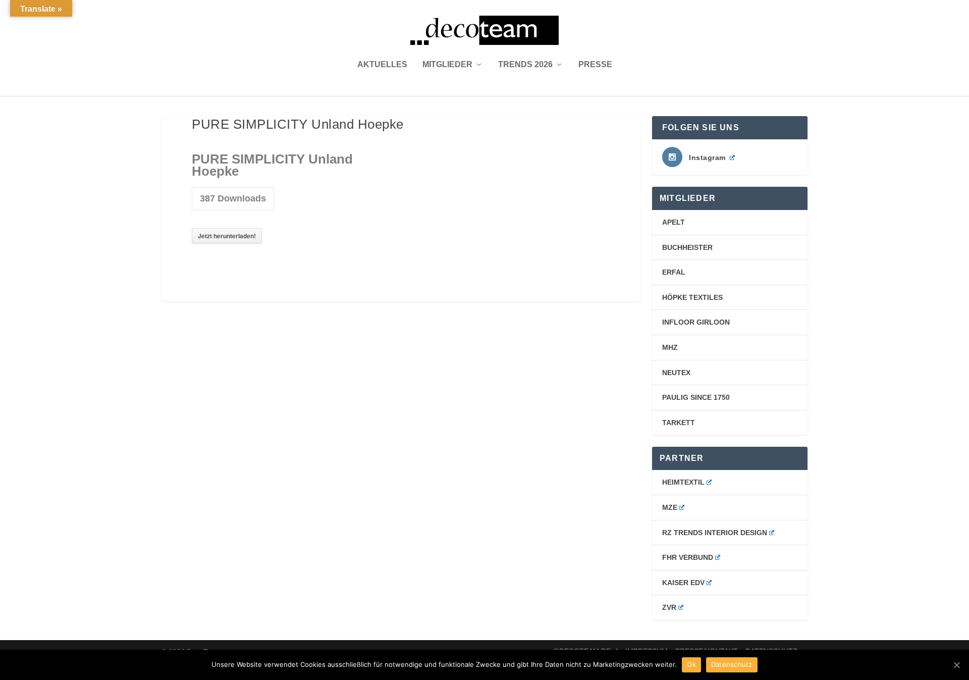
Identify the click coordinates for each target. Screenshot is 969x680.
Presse (595, 65)
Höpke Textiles (692, 297)
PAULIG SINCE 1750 (696, 397)
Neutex (676, 373)
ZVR (669, 607)
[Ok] (956, 665)
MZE (669, 507)
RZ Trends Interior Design (714, 533)
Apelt (673, 222)
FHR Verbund (687, 557)
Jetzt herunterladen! (227, 235)
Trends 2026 (525, 65)
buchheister (687, 247)
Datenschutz (731, 664)
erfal (673, 272)
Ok (691, 664)
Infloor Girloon (696, 322)
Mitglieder (447, 65)
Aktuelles (382, 65)
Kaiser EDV (683, 583)
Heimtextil (683, 482)
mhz (670, 347)
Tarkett (678, 423)
